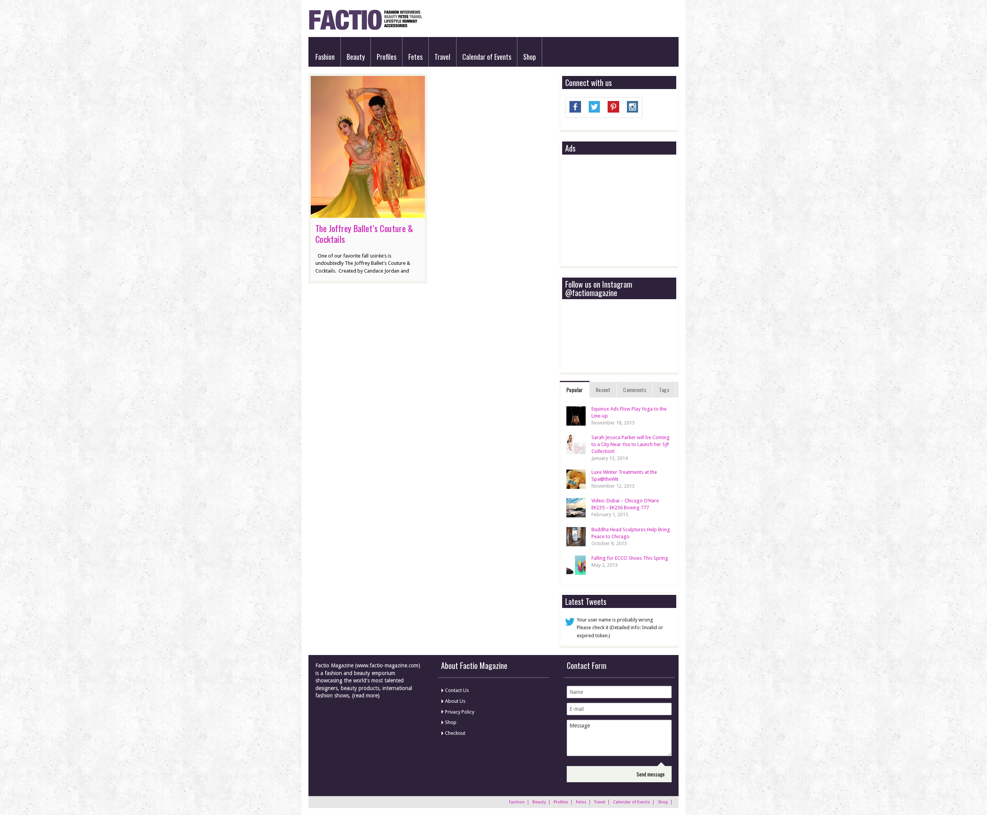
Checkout (455, 733)
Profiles (386, 57)
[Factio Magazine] (365, 29)
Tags (664, 390)
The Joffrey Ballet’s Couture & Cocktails (364, 233)
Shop (529, 57)
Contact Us (457, 690)
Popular (574, 390)
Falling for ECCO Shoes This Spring (629, 558)
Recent (603, 390)
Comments (634, 390)
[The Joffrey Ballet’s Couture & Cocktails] (368, 214)
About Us (455, 701)
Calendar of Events (486, 57)
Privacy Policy (459, 712)
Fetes (415, 57)
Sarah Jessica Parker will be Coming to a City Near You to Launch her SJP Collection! (630, 444)
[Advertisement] (623, 211)
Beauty (356, 57)
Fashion (325, 57)
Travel (442, 57)
